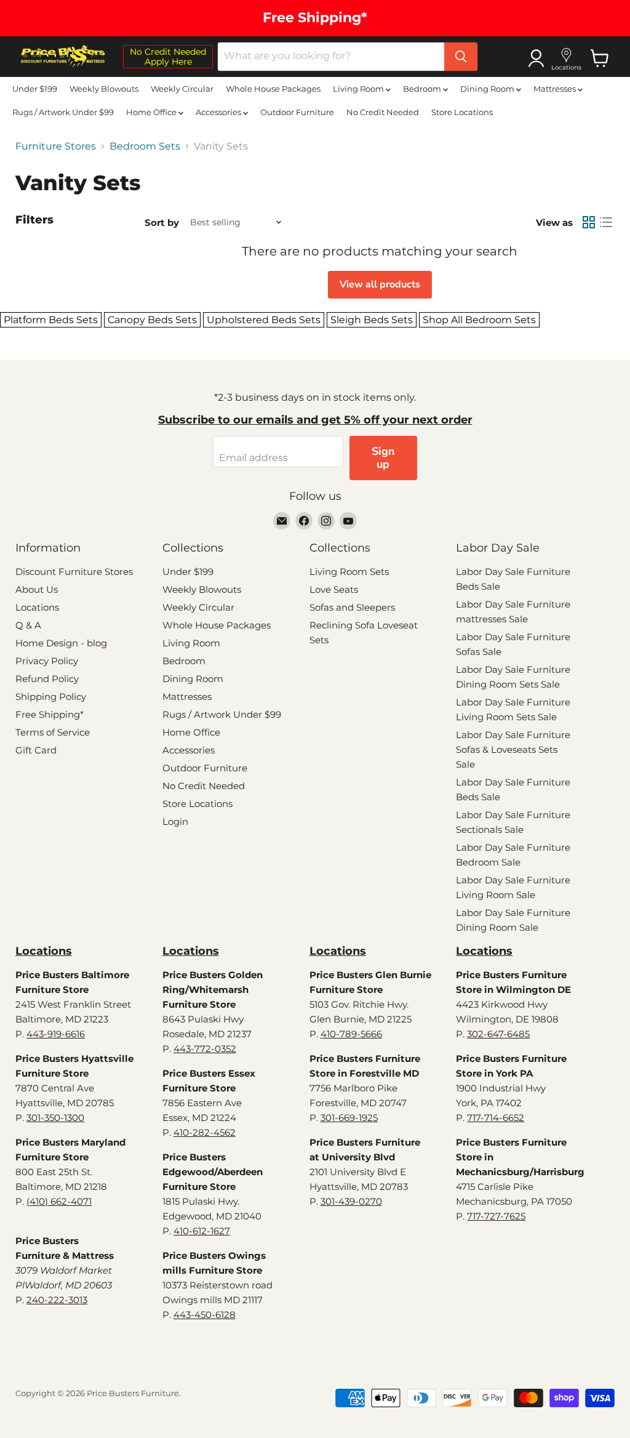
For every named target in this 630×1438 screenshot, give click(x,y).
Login (175, 821)
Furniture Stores (55, 146)
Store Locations (462, 112)
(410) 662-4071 (59, 1201)
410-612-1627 (201, 1231)
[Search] (460, 56)
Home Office (152, 112)
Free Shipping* (49, 714)
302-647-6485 (498, 1034)
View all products (380, 284)
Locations (37, 607)
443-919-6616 (55, 1034)
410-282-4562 (204, 1132)
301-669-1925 (349, 1117)
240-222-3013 (56, 1300)
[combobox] (331, 56)
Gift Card (36, 750)
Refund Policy (47, 679)
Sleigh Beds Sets (371, 320)
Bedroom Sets (145, 146)
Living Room (359, 89)
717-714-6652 (495, 1117)
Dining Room (488, 89)
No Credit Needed (382, 112)
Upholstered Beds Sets (264, 320)
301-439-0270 (351, 1201)
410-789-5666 (351, 1034)
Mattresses (555, 89)
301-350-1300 (55, 1117)
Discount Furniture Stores (74, 571)
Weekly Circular (182, 89)
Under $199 (34, 89)
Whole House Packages (273, 89)
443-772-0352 (204, 1048)
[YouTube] (348, 520)
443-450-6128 (204, 1314)
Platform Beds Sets (51, 320)
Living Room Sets (349, 571)
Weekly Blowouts (104, 89)
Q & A (28, 625)
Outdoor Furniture (297, 112)
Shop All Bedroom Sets (479, 320)
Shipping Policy (50, 696)
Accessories (219, 112)
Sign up (383, 458)
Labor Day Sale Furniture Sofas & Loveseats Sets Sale (513, 749)
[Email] (281, 520)
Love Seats (333, 589)
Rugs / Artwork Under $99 (63, 112)
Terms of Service (52, 732)
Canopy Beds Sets (152, 320)
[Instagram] (326, 520)
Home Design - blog (61, 643)
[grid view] (588, 222)
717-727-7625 (496, 1216)
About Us (36, 589)
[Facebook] (304, 520)
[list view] (606, 222)
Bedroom (423, 89)
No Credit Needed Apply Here (168, 56)
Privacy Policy (46, 661)
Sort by (162, 222)
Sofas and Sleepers (352, 607)
